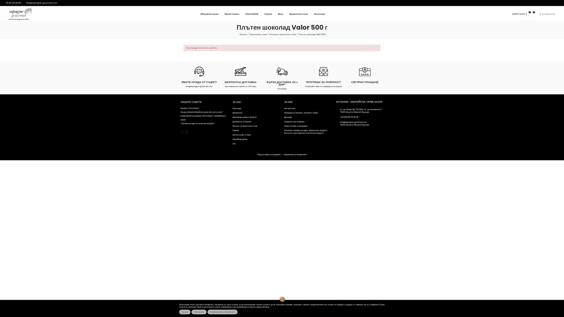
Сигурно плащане (364, 82)
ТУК (271, 307)
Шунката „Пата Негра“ (190, 108)
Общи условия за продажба (268, 154)
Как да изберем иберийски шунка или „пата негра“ (202, 112)
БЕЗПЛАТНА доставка (240, 82)
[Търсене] (537, 14)
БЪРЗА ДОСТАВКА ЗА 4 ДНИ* (282, 83)
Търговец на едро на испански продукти (197, 123)
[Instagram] (186, 132)
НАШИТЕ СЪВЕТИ (191, 102)
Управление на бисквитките (295, 154)
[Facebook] (182, 132)
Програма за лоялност (323, 82)
